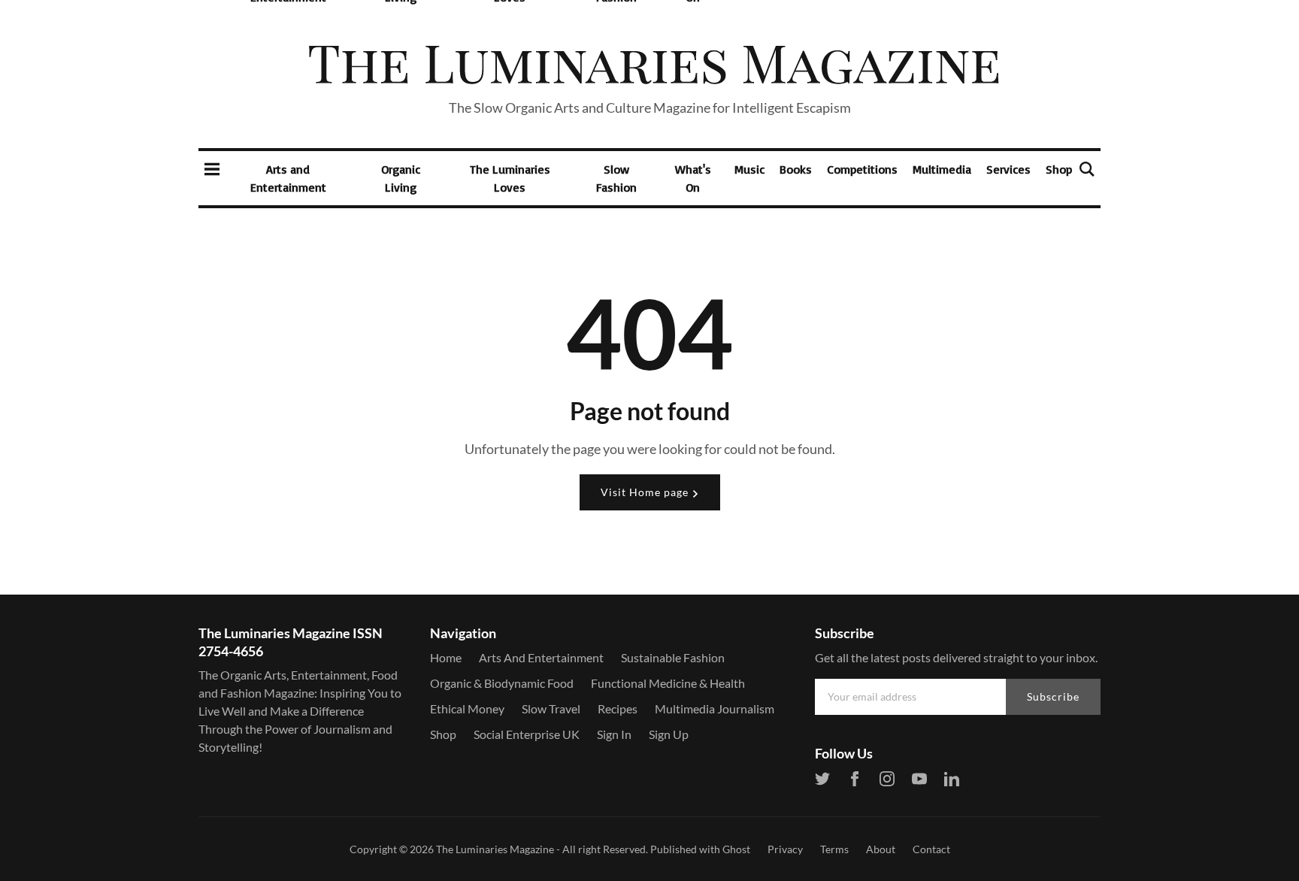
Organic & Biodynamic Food (502, 683)
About (880, 849)
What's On (693, 178)
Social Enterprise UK (527, 734)
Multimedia (942, 169)
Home (446, 657)
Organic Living (400, 178)
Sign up (669, 734)
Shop (1059, 169)
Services (1008, 169)
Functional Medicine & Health (668, 683)
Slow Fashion (616, 178)
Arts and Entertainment (288, 178)
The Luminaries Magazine (495, 849)
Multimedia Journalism (714, 708)
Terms (834, 849)
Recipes (617, 708)
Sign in (614, 734)
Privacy (785, 849)
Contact (931, 849)
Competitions (862, 169)
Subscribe (1053, 696)
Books (796, 169)
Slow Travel (551, 708)
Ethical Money (467, 708)
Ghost (736, 849)
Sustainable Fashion (673, 657)
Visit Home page (646, 492)
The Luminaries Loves (510, 178)
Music (749, 169)
